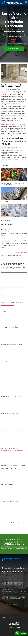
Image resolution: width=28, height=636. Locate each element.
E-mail (3, 295)
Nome (3, 289)
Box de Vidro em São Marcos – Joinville (9, 501)
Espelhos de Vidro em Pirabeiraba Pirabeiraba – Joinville (13, 519)
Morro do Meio (16, 123)
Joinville (4, 94)
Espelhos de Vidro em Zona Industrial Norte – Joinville (13, 465)
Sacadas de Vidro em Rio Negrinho (8, 379)
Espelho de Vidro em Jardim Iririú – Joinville (10, 361)
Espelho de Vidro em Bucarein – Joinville (10, 413)
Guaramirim (4, 128)
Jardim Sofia (15, 124)
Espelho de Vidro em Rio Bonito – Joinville (10, 448)
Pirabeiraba (4, 111)
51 (18, 522)
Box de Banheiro (14, 110)
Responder (3, 235)
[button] (26, 2)
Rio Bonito (8, 124)
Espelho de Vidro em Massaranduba (9, 484)
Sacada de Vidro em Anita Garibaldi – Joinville (11, 431)
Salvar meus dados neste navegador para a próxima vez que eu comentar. (12, 303)
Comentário (4, 271)
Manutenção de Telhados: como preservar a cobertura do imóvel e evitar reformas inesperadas (14, 327)
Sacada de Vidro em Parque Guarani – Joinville (11, 396)
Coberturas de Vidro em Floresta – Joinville (10, 201)
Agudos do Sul (22, 126)
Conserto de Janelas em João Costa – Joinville (11, 344)
